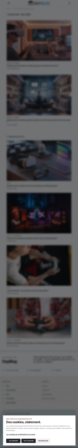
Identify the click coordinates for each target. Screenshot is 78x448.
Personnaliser (43, 441)
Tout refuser (13, 441)
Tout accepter (28, 441)
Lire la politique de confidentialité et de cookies (20, 434)
